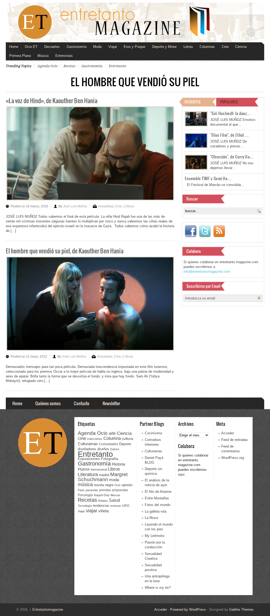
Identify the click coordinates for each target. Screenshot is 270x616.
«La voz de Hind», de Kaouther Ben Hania (51, 100)
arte (112, 433)
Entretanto (117, 66)
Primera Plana (20, 56)
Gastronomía (76, 47)
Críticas (128, 206)
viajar (91, 510)
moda (114, 479)
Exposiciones (89, 459)
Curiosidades (108, 444)
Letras (188, 47)
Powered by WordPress (188, 610)
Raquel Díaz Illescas (107, 495)
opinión (127, 485)
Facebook (190, 231)
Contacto (81, 403)
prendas (105, 490)
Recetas (69, 66)
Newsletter (111, 403)
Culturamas (88, 443)
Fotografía (109, 459)
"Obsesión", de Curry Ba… (232, 156)
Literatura (88, 474)
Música (43, 56)
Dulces (114, 449)
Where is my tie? (158, 588)
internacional (99, 469)
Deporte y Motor (164, 47)
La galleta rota (155, 511)
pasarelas (91, 490)
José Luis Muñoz (75, 206)
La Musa (151, 518)
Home (13, 47)
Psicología (85, 495)
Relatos (103, 500)
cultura (127, 438)
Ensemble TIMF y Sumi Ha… (208, 178)
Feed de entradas (234, 440)
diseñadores (87, 449)
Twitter (205, 231)
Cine (225, 47)
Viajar (112, 47)
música (85, 484)
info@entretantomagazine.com (207, 271)
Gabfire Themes (241, 610)
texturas (115, 505)
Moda (97, 47)
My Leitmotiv (155, 536)
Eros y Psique (134, 47)
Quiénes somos (48, 403)
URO (125, 506)
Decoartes (52, 47)
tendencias (101, 506)
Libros (114, 469)
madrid (104, 475)
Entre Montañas (157, 498)
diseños (103, 449)
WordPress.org (232, 458)
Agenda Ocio (47, 66)
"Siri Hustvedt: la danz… (230, 113)
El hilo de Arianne (158, 492)
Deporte (125, 444)
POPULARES (229, 101)
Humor (84, 469)
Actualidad (105, 206)
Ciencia (241, 47)
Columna (112, 438)
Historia (118, 464)
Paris (81, 490)
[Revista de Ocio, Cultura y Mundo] (135, 22)
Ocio (117, 485)
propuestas (120, 490)
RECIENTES (193, 101)
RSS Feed (219, 231)
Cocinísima (153, 433)
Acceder (227, 433)
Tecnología (85, 505)
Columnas (207, 47)
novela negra (103, 485)
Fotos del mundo (157, 505)
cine (82, 438)
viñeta (103, 511)
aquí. (182, 474)
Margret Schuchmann (103, 477)
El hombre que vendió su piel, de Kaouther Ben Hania (64, 250)
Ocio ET (31, 47)
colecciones (94, 438)
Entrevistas (64, 56)
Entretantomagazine (46, 610)
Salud (114, 500)
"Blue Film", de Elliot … (229, 135)
